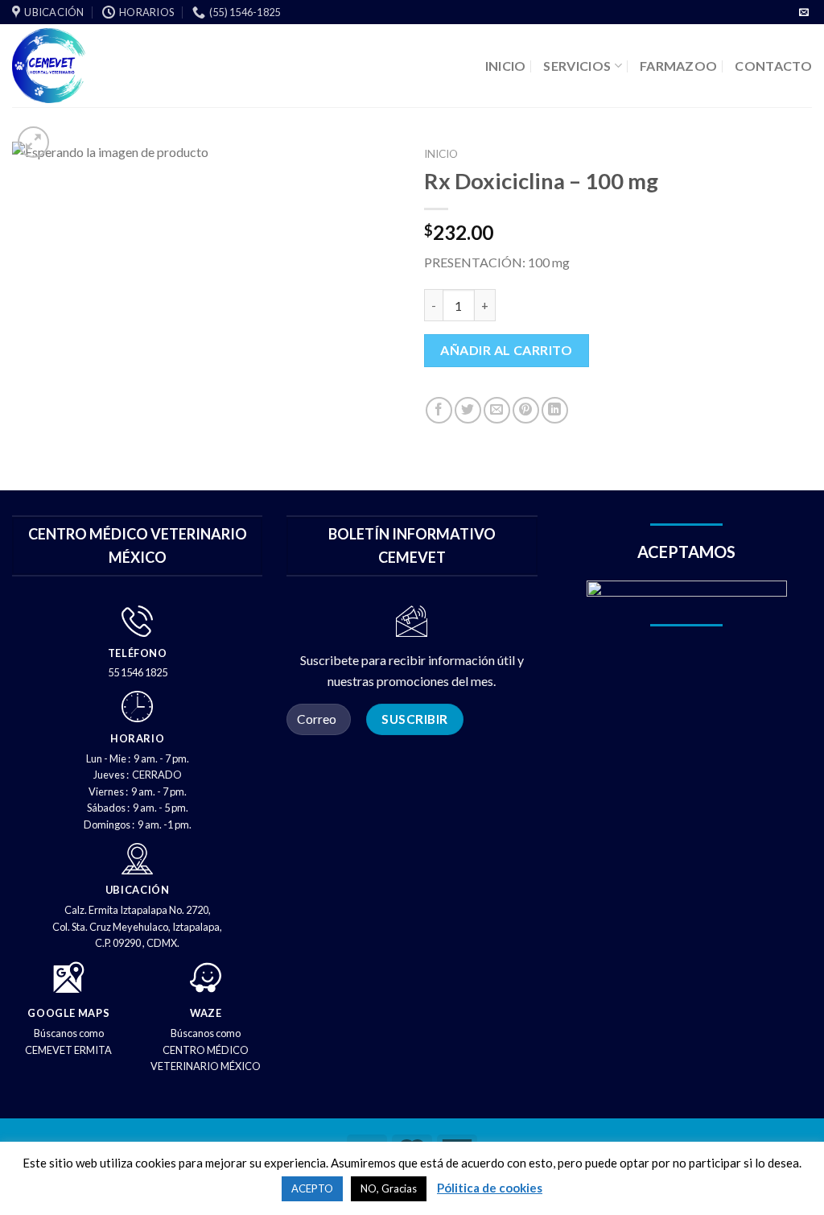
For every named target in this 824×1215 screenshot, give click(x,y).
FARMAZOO (679, 65)
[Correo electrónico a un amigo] (497, 410)
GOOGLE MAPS (68, 1012)
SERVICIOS (577, 65)
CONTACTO (773, 65)
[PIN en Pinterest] (526, 410)
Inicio (441, 153)
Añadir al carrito (506, 349)
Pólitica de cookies (489, 1187)
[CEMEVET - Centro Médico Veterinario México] (110, 65)
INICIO (505, 65)
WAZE (206, 1012)
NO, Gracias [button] (388, 1188)
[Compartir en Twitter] (468, 410)
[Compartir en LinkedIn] (555, 410)
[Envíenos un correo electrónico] (804, 13)
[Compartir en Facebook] (439, 410)
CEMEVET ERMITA (68, 1049)
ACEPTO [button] (312, 1188)
